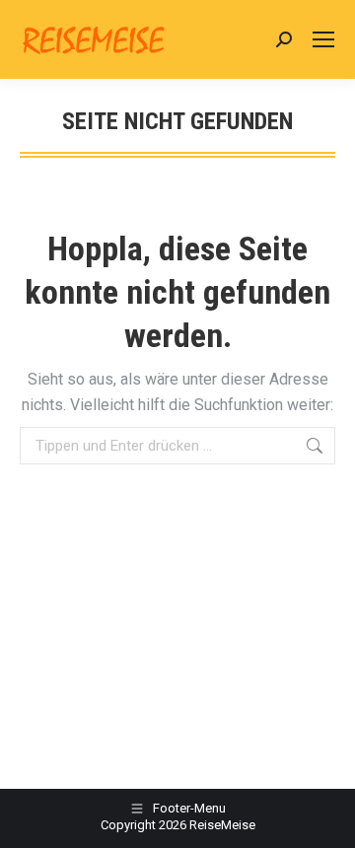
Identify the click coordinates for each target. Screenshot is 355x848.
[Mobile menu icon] (323, 39)
